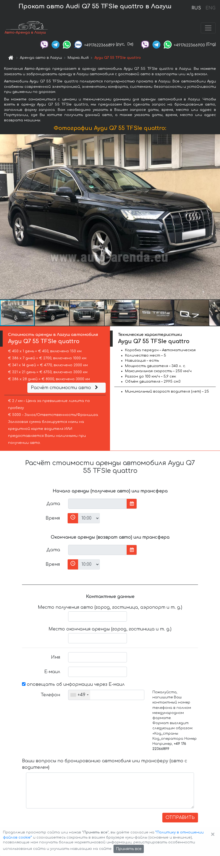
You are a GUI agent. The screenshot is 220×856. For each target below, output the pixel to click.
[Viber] (44, 44)
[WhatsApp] (67, 44)
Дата (53, 503)
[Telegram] (55, 44)
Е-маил (52, 671)
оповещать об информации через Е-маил (74, 684)
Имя (55, 657)
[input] (97, 504)
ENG (210, 8)
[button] (52, 312)
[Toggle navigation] (208, 28)
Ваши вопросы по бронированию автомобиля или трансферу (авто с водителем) (104, 764)
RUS (196, 8)
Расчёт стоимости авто (61, 387)
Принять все (128, 849)
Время (53, 518)
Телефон (50, 694)
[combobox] (79, 695)
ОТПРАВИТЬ (180, 817)
